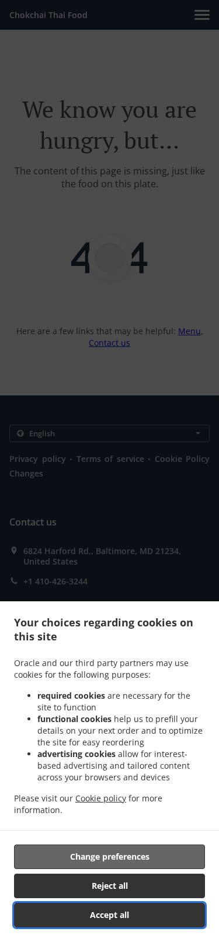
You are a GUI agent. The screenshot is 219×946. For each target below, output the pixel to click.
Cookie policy (100, 798)
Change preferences (110, 856)
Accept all (109, 914)
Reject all (110, 885)
